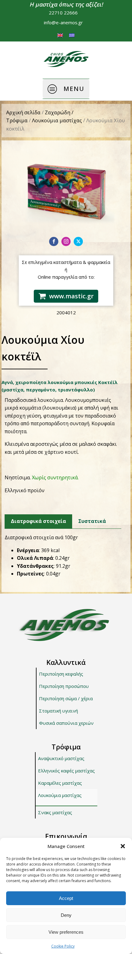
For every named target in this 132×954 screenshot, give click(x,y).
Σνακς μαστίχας (55, 812)
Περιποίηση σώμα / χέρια (66, 698)
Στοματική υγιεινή (58, 711)
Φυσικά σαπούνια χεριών (66, 723)
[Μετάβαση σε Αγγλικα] (60, 35)
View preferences (66, 932)
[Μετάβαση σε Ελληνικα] (72, 35)
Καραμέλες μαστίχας (60, 783)
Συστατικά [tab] (92, 521)
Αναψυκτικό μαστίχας (61, 758)
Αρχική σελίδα (23, 112)
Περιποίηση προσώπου (64, 686)
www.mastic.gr (71, 296)
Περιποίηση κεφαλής (61, 674)
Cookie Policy (63, 946)
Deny (66, 915)
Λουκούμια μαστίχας (57, 120)
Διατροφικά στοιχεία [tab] (38, 521)
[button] (123, 846)
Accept (66, 898)
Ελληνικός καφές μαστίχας (66, 771)
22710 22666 (63, 13)
